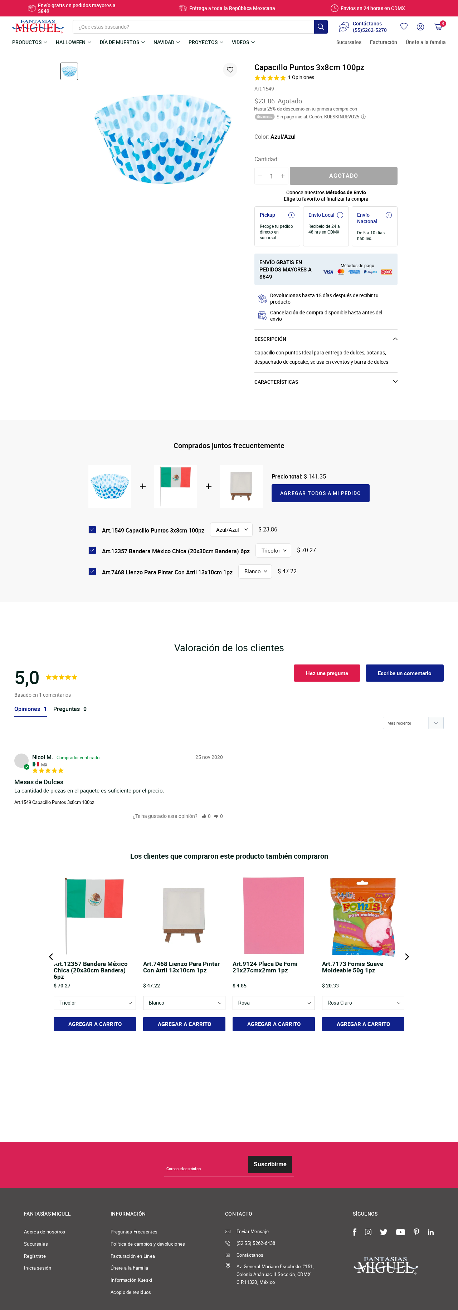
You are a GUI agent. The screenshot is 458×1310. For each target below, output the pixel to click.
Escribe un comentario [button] (405, 673)
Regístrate (35, 1256)
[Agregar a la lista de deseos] (230, 70)
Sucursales (348, 42)
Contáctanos (250, 1255)
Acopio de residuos (131, 1292)
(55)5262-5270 (370, 30)
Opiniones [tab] (27, 709)
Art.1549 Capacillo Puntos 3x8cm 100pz (54, 802)
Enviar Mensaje (253, 1231)
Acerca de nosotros (44, 1231)
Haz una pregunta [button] (327, 673)
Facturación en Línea (133, 1256)
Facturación (383, 42)
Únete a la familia (426, 42)
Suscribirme (270, 1164)
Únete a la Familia (129, 1268)
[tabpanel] (163, 139)
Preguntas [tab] (66, 709)
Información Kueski (131, 1280)
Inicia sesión (37, 1268)
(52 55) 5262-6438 (256, 1243)
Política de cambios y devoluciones (148, 1244)
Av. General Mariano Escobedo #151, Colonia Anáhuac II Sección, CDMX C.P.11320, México (275, 1274)
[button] (206, 816)
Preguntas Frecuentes (134, 1231)
